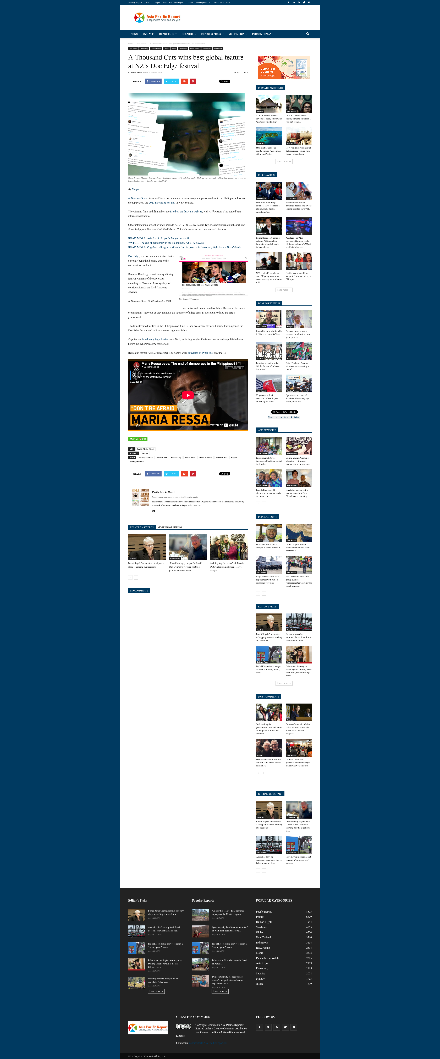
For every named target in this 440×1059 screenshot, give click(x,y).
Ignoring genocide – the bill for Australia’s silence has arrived (267, 366)
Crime (259, 540)
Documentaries (156, 48)
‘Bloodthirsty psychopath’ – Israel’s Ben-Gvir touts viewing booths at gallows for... (298, 826)
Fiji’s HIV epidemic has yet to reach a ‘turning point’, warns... (268, 669)
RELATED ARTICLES (142, 527)
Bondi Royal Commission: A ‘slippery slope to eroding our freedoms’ (269, 637)
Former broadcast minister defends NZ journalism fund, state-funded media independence (268, 242)
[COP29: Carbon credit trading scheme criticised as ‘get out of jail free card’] (299, 104)
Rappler (136, 189)
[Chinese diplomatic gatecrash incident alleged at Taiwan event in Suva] (299, 748)
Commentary (175, 558)
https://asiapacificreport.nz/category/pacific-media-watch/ (175, 497)
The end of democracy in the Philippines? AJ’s (166, 242)
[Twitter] (304, 2)
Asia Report (133, 48)
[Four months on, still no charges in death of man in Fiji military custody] (269, 533)
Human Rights (264, 922)
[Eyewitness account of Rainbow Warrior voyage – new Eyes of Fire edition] (299, 383)
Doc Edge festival (146, 457)
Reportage (166, 34)
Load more (282, 161)
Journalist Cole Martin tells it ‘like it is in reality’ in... (269, 332)
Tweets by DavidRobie (283, 417)
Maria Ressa (190, 457)
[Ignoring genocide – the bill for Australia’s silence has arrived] (269, 351)
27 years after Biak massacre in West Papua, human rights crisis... (267, 398)
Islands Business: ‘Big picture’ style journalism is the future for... (268, 493)
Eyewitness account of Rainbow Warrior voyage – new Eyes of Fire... (298, 398)
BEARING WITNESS (269, 303)
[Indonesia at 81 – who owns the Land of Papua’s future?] (200, 964)
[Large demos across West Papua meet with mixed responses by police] (269, 565)
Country (188, 34)
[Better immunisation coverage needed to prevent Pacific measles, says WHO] (299, 191)
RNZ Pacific (263, 947)
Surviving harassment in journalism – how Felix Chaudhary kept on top (297, 493)
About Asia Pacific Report (173, 2)
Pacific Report (195, 48)
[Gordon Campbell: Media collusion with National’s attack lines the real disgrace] (299, 712)
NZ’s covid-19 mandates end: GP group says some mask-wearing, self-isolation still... (269, 277)
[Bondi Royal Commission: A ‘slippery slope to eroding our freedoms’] (147, 547)
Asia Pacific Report (231, 1025)
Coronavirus (261, 198)
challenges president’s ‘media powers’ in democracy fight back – (184, 247)
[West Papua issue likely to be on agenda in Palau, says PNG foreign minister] (136, 983)
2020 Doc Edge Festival (162, 202)
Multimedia (236, 34)
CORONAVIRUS (266, 175)
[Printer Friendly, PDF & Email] (137, 439)
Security (260, 973)
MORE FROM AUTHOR (170, 527)
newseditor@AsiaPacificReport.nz (208, 1043)
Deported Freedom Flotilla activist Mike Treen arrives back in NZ (268, 762)
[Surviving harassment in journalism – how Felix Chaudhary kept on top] (299, 478)
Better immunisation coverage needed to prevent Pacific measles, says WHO (298, 205)
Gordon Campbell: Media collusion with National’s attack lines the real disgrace (298, 729)
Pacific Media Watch (139, 72)
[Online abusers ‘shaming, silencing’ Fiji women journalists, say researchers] (299, 446)
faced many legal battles (155, 339)
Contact (190, 2)
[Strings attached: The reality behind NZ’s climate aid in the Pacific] (269, 136)
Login (157, 2)
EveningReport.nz (203, 2)
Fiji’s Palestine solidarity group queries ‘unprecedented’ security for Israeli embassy (299, 581)
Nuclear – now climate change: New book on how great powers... (298, 334)
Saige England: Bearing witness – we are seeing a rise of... (297, 366)
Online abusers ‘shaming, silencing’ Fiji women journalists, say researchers (298, 460)
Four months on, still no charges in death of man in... (269, 546)
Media (174, 48)
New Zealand (206, 48)
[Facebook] (288, 2)
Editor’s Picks (211, 34)
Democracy (144, 48)
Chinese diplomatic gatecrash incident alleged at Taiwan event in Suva (298, 762)
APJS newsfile (262, 453)
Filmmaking (176, 457)
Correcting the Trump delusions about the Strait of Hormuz (298, 547)
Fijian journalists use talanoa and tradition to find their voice (269, 460)
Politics (260, 916)
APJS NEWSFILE (267, 430)
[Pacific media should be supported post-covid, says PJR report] (299, 261)
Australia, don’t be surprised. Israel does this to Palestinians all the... (298, 637)
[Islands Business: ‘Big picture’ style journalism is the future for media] (269, 478)
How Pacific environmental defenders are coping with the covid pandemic (298, 150)
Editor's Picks (262, 662)
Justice (259, 983)
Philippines (218, 48)
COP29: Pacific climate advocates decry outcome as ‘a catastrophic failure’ (269, 118)
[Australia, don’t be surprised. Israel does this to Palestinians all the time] (299, 622)
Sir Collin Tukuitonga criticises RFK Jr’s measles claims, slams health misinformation (268, 207)
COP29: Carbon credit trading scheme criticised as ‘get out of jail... (298, 118)
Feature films (162, 457)
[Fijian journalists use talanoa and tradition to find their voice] (269, 446)
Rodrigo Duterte (137, 461)
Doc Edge (133, 256)
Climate (260, 111)
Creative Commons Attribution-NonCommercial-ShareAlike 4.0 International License (212, 1032)
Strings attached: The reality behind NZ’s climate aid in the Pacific (268, 150)
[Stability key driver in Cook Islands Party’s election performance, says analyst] (229, 547)
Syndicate (261, 927)
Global (166, 48)
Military (260, 978)
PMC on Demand (262, 34)
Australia (260, 720)
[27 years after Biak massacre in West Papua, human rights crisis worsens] (269, 383)
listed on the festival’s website (186, 211)
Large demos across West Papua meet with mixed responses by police (267, 579)
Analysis (148, 34)
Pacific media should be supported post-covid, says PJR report (298, 276)
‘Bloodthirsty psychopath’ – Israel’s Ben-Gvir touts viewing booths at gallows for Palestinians (185, 567)
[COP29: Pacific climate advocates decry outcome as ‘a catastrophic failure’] (269, 104)
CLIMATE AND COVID (270, 88)
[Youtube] (309, 2)
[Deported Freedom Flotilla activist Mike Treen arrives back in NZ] (269, 748)
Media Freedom (205, 457)
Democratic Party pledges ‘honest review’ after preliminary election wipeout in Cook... (227, 980)
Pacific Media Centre (222, 2)
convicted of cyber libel (200, 352)
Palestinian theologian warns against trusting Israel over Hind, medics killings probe (299, 671)
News (134, 34)
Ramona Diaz (221, 457)
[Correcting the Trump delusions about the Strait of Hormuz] (299, 533)
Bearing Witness (293, 391)
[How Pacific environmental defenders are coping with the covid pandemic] (299, 136)
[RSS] (298, 2)
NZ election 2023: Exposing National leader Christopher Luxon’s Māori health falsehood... (298, 242)
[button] (308, 34)
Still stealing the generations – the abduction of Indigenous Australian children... (269, 729)
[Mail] (293, 2)
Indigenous (262, 942)
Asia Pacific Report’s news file (159, 238)
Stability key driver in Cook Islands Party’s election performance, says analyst (227, 567)
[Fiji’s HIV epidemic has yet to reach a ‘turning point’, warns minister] (269, 654)
